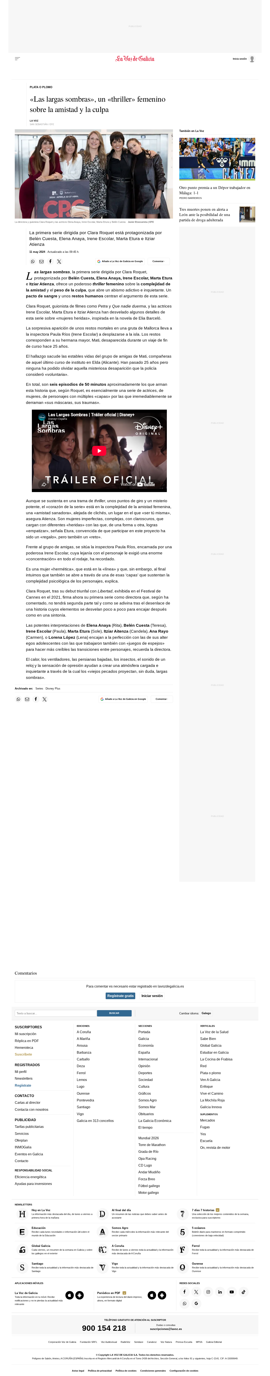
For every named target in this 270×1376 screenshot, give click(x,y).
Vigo (80, 1114)
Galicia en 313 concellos (95, 1121)
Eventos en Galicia (29, 1154)
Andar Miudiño (149, 1172)
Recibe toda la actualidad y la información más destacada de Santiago (62, 1267)
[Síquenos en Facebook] (185, 1292)
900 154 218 (104, 1328)
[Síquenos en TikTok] (244, 1292)
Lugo (80, 1086)
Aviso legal (78, 1370)
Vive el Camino (211, 1093)
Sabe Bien (208, 1039)
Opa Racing (147, 1158)
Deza (81, 1066)
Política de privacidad (100, 1370)
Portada (144, 1032)
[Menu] (17, 59)
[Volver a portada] (135, 59)
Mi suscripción (25, 1034)
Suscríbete (23, 1054)
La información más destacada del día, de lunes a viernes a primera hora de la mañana (62, 1214)
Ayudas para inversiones (33, 1184)
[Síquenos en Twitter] (196, 1292)
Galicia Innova (211, 1107)
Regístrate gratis (120, 996)
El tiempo (145, 1127)
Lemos (82, 1080)
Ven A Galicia (210, 1080)
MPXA (199, 1342)
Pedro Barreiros (190, 198)
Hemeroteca (24, 1047)
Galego (206, 1013)
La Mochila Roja (212, 1100)
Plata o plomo (210, 1073)
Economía (146, 1045)
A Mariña (83, 1039)
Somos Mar (146, 1107)
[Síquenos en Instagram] (208, 1292)
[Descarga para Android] (79, 1295)
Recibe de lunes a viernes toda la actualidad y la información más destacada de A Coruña (142, 1249)
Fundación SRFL (88, 1342)
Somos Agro (147, 1100)
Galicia (143, 1039)
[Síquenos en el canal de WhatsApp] (185, 1304)
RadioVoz (125, 1342)
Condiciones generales (153, 1370)
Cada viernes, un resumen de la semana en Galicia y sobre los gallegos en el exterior (62, 1249)
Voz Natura (166, 1342)
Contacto (21, 1161)
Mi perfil (21, 1072)
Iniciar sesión (152, 996)
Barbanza (84, 1052)
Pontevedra (85, 1100)
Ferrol (81, 1073)
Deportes (145, 1073)
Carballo (83, 1059)
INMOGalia (23, 1147)
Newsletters (23, 1078)
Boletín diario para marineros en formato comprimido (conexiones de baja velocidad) (218, 1231)
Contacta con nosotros (31, 1109)
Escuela (206, 1141)
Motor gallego (148, 1192)
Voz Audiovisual (109, 1342)
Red (203, 1066)
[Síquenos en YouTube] (232, 1292)
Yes (203, 1134)
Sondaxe (138, 1342)
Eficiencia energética (30, 1177)
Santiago (83, 1107)
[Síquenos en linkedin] (220, 1292)
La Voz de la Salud (214, 1032)
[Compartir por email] (41, 261)
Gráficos (144, 1093)
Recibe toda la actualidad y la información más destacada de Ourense (223, 1267)
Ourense (83, 1093)
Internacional (148, 1059)
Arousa (82, 1045)
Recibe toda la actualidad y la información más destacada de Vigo (143, 1267)
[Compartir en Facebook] (50, 261)
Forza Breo (146, 1179)
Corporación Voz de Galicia (62, 1342)
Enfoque (206, 1086)
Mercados (207, 1120)
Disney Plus (53, 688)
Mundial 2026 (148, 1138)
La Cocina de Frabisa (216, 1059)
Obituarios (146, 1114)
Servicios (22, 1133)
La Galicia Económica (154, 1121)
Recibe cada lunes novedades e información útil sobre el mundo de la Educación (60, 1231)
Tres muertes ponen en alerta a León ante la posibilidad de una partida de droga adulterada (204, 214)
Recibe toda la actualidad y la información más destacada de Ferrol (223, 1249)
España (144, 1052)
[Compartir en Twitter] (59, 261)
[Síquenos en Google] (196, 1304)
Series (39, 688)
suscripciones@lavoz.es (166, 1329)
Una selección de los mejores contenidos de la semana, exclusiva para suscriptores (220, 1214)
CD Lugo (145, 1165)
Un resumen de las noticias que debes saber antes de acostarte (139, 1214)
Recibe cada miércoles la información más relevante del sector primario (140, 1231)
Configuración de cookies (184, 1370)
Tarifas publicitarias (29, 1126)
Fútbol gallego (149, 1186)
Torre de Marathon (152, 1145)
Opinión (144, 1066)
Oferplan (21, 1140)
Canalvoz (152, 1342)
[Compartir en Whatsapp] (32, 261)
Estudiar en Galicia (214, 1052)
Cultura (143, 1086)
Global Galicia (210, 1045)
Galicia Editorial (214, 1342)
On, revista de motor (215, 1147)
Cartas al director (27, 1102)
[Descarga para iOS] (69, 1295)
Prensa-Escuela (184, 1342)
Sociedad (145, 1080)
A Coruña (84, 1032)
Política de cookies (126, 1370)
